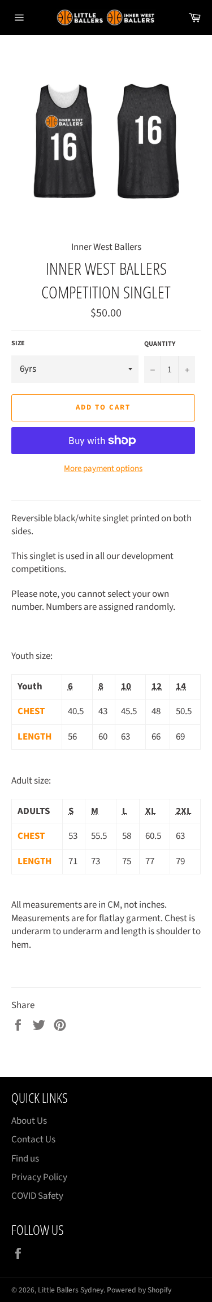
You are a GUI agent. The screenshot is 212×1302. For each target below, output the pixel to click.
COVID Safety (37, 1196)
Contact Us (33, 1139)
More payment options (103, 468)
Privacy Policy (39, 1177)
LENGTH (34, 737)
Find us (25, 1158)
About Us (29, 1121)
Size (18, 343)
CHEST (31, 711)
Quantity (159, 344)
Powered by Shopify (139, 1290)
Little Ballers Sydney (70, 1290)
